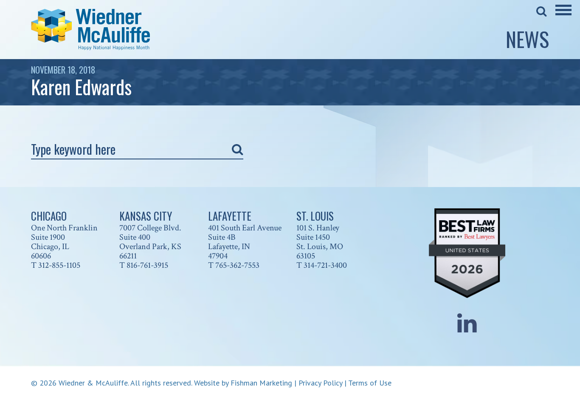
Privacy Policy (320, 383)
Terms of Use (369, 383)
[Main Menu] (563, 15)
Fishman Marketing (261, 383)
